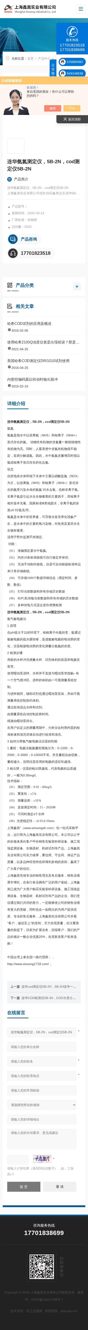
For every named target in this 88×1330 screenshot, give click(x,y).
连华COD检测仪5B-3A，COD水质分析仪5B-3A (54, 998)
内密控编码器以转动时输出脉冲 (32, 379)
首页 (30, 58)
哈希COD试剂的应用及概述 (29, 324)
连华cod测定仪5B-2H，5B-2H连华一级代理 (52, 986)
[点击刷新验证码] (42, 1159)
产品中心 (44, 58)
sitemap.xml (68, 1311)
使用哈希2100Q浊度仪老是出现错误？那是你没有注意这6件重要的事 (44, 342)
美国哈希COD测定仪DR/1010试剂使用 (38, 361)
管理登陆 (51, 1311)
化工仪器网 (34, 1311)
